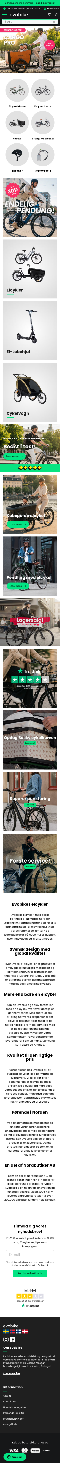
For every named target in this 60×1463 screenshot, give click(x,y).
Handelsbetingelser (14, 1407)
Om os (7, 1396)
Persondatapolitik (13, 1413)
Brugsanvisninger (13, 1418)
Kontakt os (9, 1401)
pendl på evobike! (45, 2)
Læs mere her (11, 1373)
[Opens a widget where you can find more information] (14, 1457)
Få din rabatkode (30, 1273)
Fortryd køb (10, 1424)
